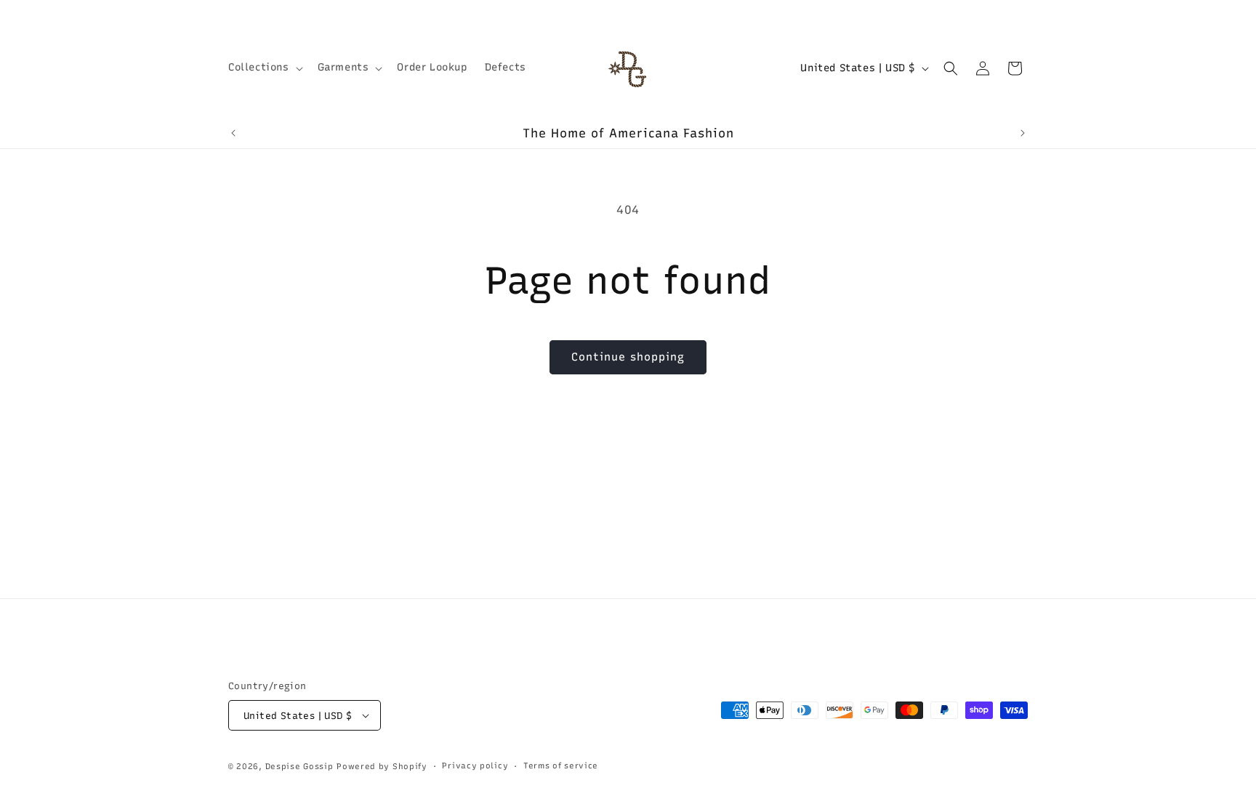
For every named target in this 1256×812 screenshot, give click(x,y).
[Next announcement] (1023, 133)
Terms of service (560, 766)
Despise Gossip (299, 766)
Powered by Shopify (382, 766)
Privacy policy (475, 766)
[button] (264, 67)
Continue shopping (628, 356)
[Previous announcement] (233, 133)
